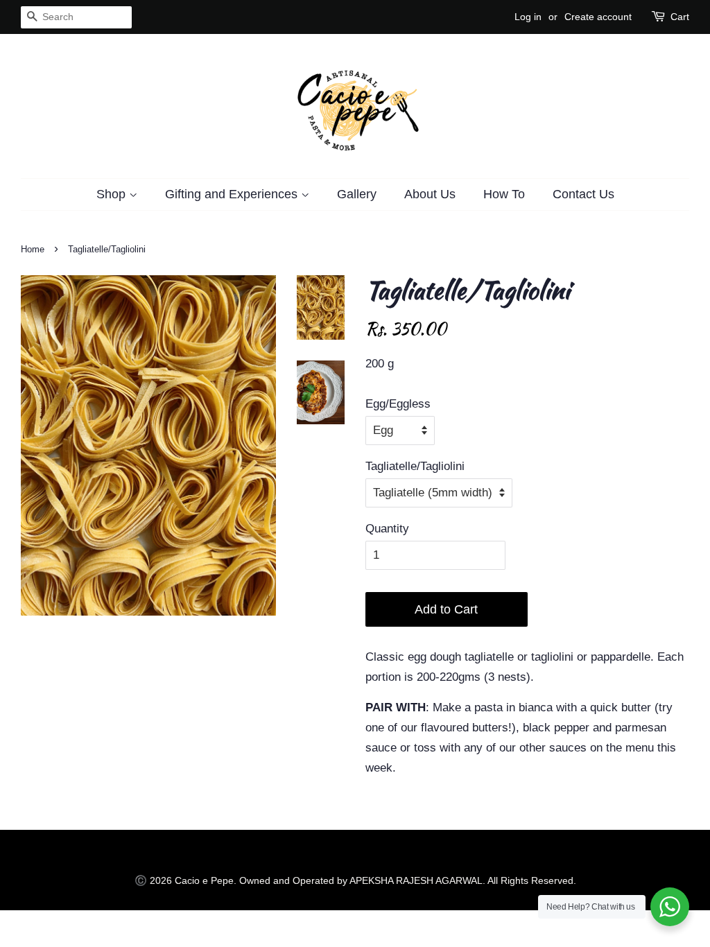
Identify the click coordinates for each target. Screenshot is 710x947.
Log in (528, 16)
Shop (112, 194)
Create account (598, 16)
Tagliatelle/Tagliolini (415, 466)
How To (504, 194)
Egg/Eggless (398, 403)
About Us (430, 194)
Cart (679, 16)
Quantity (387, 528)
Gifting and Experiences (233, 194)
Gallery (356, 194)
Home (32, 249)
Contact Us (583, 194)
